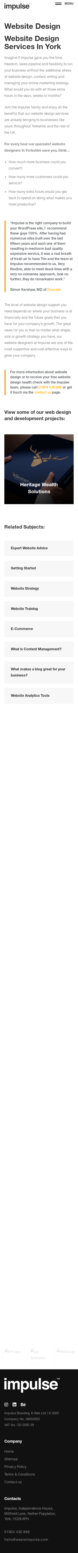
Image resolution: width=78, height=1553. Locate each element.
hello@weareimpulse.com (26, 1539)
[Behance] (23, 1404)
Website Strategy (25, 588)
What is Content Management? (36, 649)
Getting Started (23, 568)
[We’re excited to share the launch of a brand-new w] (39, 1277)
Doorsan (54, 289)
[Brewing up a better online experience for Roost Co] (13, 1274)
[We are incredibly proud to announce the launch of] (39, 828)
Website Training (24, 608)
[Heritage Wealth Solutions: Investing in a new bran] (65, 803)
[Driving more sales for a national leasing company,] (13, 1056)
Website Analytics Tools (30, 695)
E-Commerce (22, 629)
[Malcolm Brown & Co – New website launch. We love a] (39, 1049)
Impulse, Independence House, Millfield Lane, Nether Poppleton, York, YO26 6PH (30, 1513)
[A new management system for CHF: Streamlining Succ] (13, 869)
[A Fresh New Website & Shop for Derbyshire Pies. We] (65, 1103)
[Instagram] (6, 1404)
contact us (42, 392)
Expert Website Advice (29, 548)
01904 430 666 (50, 387)
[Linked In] (14, 1404)
